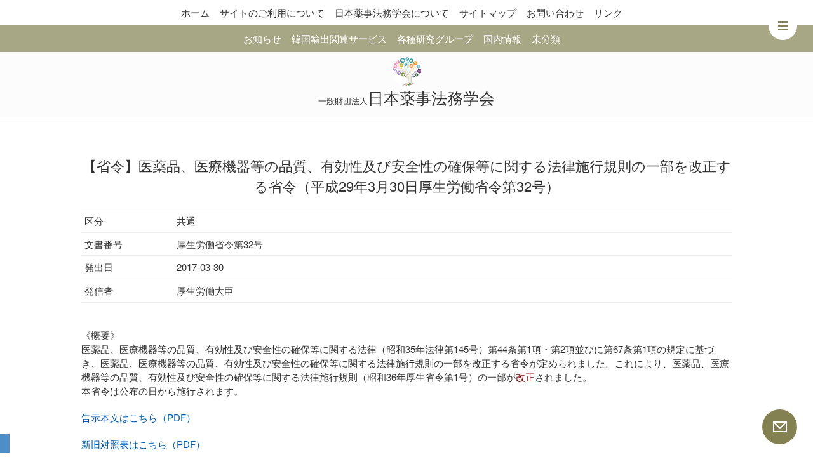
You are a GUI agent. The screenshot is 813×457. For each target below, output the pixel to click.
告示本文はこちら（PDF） (138, 417)
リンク (608, 12)
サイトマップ (487, 12)
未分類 (546, 38)
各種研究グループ (435, 38)
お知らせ (262, 38)
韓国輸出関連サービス (339, 38)
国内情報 (502, 38)
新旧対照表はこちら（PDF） (143, 444)
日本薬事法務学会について (392, 12)
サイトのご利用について (272, 12)
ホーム (195, 12)
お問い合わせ (555, 12)
